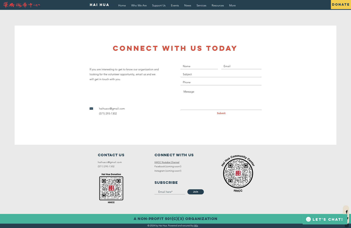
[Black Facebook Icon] (346, 212)
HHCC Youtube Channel (166, 162)
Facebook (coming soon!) (167, 166)
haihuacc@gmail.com (112, 108)
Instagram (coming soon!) (167, 170)
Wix (196, 225)
